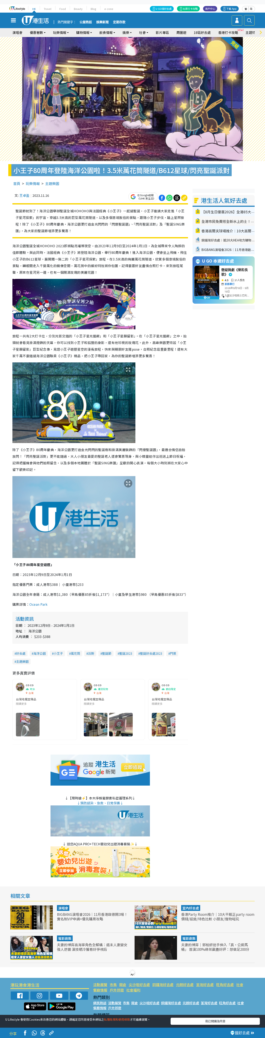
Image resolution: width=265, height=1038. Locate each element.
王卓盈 (24, 195)
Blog (93, 9)
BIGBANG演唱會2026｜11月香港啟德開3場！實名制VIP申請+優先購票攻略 (92, 916)
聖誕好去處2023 (151, 653)
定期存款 (119, 22)
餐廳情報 (100, 990)
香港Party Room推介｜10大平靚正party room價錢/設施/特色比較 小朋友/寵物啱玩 (217, 916)
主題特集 (252, 32)
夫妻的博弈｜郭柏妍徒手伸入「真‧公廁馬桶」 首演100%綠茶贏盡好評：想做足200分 (215, 947)
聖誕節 (106, 653)
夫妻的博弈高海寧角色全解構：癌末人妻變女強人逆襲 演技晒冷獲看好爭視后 (92, 947)
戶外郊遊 (117, 990)
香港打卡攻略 (228, 32)
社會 (239, 984)
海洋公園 (39, 653)
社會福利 (133, 990)
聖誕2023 (125, 653)
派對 (91, 653)
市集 (113, 984)
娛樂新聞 (102, 22)
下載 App (231, 8)
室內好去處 (190, 907)
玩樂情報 (33, 183)
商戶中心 (210, 8)
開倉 (122, 984)
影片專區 (162, 32)
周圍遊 (181, 32)
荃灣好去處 (205, 984)
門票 (173, 653)
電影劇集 (64, 938)
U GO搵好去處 (164, 8)
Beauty (78, 9)
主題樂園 (52, 183)
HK (34, 9)
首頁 (16, 183)
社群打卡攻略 (190, 8)
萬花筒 (75, 653)
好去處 (20, 653)
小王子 (58, 653)
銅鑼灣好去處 (162, 984)
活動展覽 (100, 984)
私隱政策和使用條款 (117, 1019)
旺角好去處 (225, 984)
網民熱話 (99, 1002)
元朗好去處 (185, 984)
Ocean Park (38, 604)
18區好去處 (202, 32)
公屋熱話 (86, 22)
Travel (47, 9)
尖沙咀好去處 (139, 984)
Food (62, 9)
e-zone (108, 9)
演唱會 (17, 32)
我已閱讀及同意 (215, 1021)
